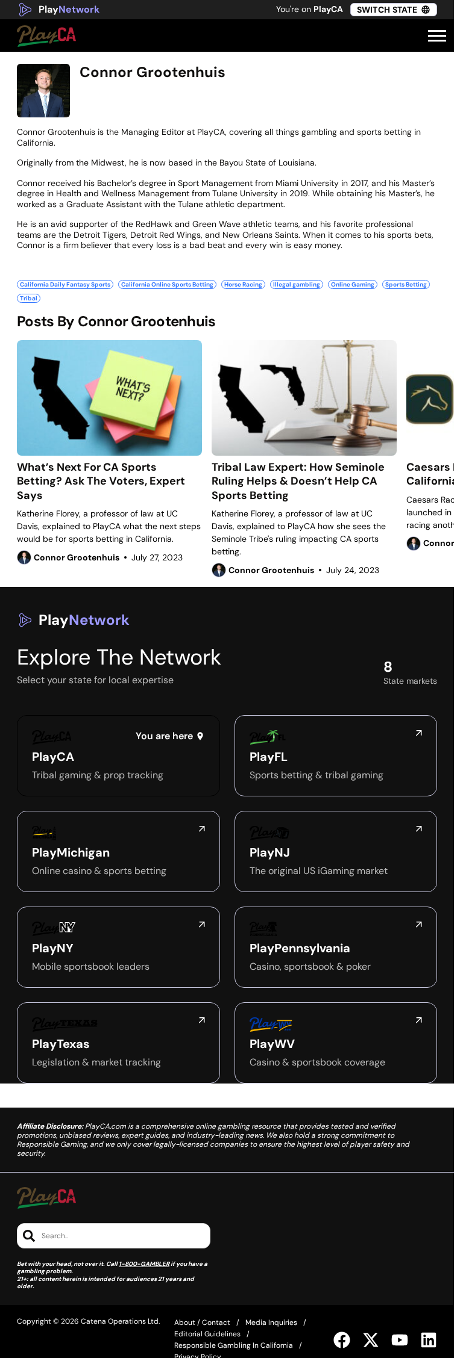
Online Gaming (352, 284)
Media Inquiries (271, 1322)
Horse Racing (243, 284)
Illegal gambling (296, 284)
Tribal (28, 298)
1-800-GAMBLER (144, 1264)
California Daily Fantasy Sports (65, 284)
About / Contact (202, 1322)
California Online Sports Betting (167, 284)
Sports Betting (406, 284)
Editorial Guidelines (207, 1334)
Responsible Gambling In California (233, 1345)
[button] (437, 36)
